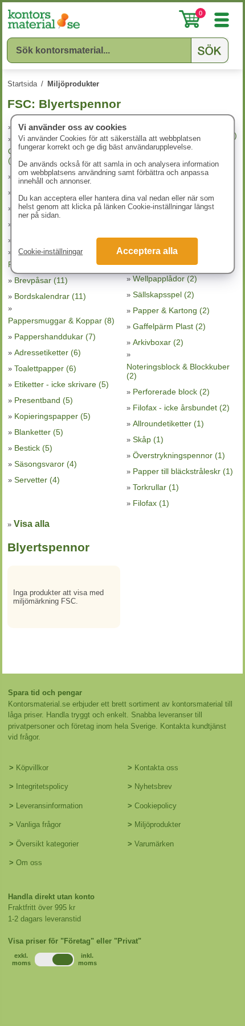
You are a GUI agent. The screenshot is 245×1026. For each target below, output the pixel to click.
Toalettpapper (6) (45, 368)
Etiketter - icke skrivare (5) (61, 384)
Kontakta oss (156, 767)
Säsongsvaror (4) (45, 463)
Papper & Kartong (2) (171, 310)
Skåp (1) (148, 439)
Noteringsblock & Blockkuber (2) (178, 371)
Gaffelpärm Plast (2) (169, 326)
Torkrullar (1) (156, 487)
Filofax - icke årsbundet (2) (181, 407)
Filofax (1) (151, 503)
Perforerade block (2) (171, 391)
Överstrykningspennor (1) (179, 455)
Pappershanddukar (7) (55, 336)
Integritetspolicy (42, 786)
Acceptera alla (147, 251)
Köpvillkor (32, 767)
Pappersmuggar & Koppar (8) (61, 320)
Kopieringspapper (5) (52, 416)
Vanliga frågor (38, 824)
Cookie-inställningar (50, 251)
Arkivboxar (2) (158, 342)
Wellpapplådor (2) (165, 278)
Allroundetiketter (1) (168, 423)
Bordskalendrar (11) (50, 296)
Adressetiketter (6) (47, 352)
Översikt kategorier (47, 844)
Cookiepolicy (155, 805)
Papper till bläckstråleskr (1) (183, 471)
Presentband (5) (43, 400)
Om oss (29, 862)
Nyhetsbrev (153, 786)
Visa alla (32, 524)
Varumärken (154, 844)
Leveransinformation (49, 805)
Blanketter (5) (38, 432)
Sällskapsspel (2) (163, 294)
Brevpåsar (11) (41, 280)
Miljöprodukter (73, 84)
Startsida (22, 84)
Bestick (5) (33, 447)
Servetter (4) (37, 479)
